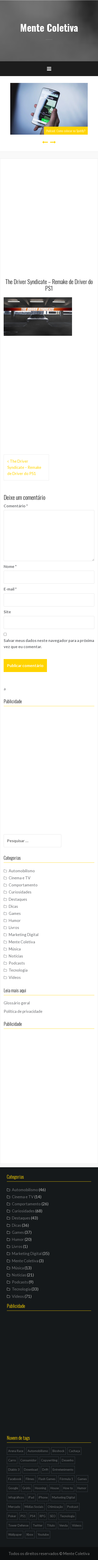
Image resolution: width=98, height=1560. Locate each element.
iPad (31, 1497)
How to (68, 1488)
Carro (12, 1460)
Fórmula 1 (66, 1479)
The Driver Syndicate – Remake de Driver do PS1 (24, 467)
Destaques (18, 899)
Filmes (30, 1479)
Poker (12, 1516)
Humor (15, 920)
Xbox (29, 1534)
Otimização (55, 1507)
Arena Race (15, 1451)
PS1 (23, 1516)
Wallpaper (15, 1534)
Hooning (40, 1488)
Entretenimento (63, 1469)
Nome (10, 566)
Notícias (16, 956)
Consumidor (28, 1460)
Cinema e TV (20, 877)
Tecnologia (18, 970)
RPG (43, 1516)
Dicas (13, 906)
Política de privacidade (23, 1011)
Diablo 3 (14, 1469)
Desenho (68, 1460)
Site (7, 611)
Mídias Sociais (34, 1507)
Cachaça (74, 1451)
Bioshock (58, 1451)
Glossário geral (17, 1003)
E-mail (10, 589)
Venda (63, 1525)
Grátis (26, 1488)
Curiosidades (20, 892)
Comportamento (23, 885)
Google (13, 1488)
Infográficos (16, 1497)
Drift (45, 1469)
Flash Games (47, 1479)
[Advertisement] (49, 215)
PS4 (32, 1516)
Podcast (72, 1507)
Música (15, 949)
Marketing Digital (24, 934)
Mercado (14, 1507)
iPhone (43, 1497)
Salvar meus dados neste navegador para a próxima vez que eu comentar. (49, 643)
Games (15, 913)
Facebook (14, 1479)
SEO (53, 1516)
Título (51, 1525)
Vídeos (15, 977)
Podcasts (17, 963)
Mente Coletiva (49, 27)
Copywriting (49, 1460)
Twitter (38, 1525)
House (54, 1488)
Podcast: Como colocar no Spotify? (65, 130)
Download (31, 1469)
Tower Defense (18, 1525)
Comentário (16, 505)
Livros (14, 927)
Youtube (43, 1534)
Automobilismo (22, 870)
